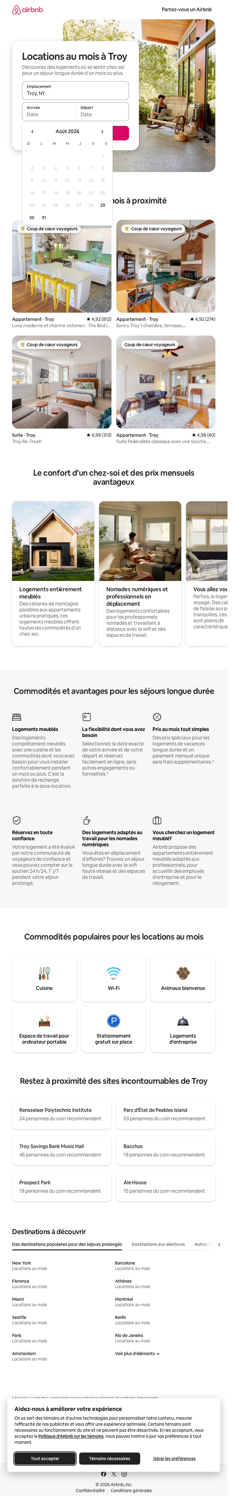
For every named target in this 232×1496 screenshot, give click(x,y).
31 (44, 217)
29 (102, 205)
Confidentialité (90, 1490)
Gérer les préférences (174, 1458)
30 (31, 217)
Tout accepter (45, 1458)
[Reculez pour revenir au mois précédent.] (32, 131)
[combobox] (75, 93)
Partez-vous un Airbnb (187, 9)
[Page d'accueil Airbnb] (27, 9)
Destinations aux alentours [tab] (158, 1244)
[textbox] (49, 114)
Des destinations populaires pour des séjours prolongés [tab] (67, 1244)
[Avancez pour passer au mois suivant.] (102, 131)
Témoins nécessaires (109, 1458)
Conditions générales (131, 1490)
